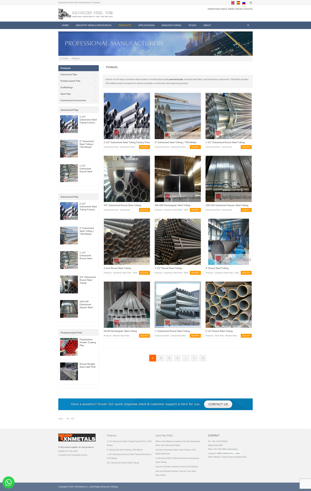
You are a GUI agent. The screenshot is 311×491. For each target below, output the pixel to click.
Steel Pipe (219, 336)
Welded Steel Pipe (121, 336)
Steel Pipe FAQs (164, 435)
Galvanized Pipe (111, 147)
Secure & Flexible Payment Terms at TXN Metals (177, 467)
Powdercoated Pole (70, 81)
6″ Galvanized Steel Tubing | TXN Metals (87, 144)
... (186, 358)
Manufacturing (171, 25)
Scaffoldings (66, 87)
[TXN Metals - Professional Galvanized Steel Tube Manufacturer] (86, 13)
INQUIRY (144, 147)
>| (203, 358)
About (207, 25)
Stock (192, 25)
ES (72, 419)
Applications (146, 25)
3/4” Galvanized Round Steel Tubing (88, 280)
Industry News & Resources (93, 25)
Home (65, 58)
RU (68, 419)
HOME (65, 25)
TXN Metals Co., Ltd (83, 487)
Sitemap (114, 487)
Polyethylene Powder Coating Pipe (88, 342)
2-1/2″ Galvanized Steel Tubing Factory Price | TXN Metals (88, 122)
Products (125, 25)
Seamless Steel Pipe (173, 210)
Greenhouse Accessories (73, 100)
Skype (251, 2)
